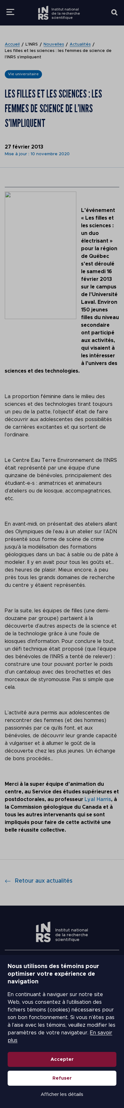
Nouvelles (54, 44)
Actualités (80, 44)
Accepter (62, 1059)
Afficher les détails (62, 1094)
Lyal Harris (98, 799)
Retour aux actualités (43, 881)
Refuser (62, 1078)
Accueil (12, 44)
